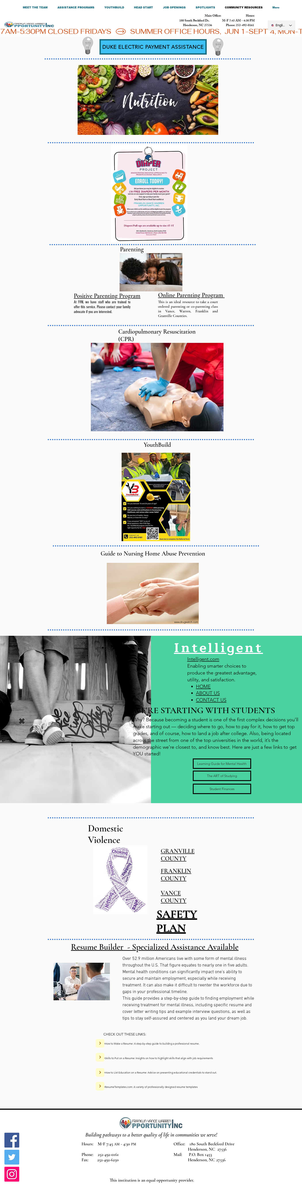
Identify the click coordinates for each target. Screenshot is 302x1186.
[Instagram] (11, 1174)
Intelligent (218, 648)
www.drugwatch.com (186, 622)
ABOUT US (208, 693)
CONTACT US (211, 700)
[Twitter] (11, 1157)
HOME (203, 686)
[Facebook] (11, 1140)
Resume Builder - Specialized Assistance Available (155, 947)
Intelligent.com (203, 659)
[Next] (100, 1043)
